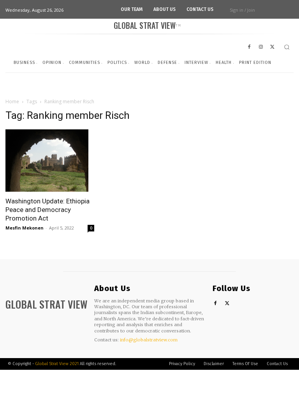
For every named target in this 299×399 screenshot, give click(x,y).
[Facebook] (215, 304)
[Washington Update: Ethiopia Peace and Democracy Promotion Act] (49, 160)
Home (12, 101)
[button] (286, 47)
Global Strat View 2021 (57, 363)
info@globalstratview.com (149, 340)
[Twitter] (227, 304)
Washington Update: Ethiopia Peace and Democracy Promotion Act (47, 209)
